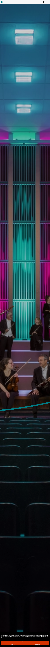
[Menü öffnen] (48, 2)
